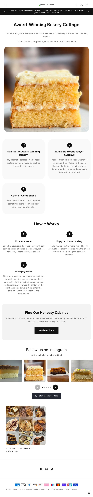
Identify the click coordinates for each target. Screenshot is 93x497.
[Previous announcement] (4, 11)
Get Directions (46, 330)
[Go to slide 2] (44, 387)
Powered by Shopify (31, 489)
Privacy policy (58, 489)
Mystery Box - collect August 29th (20, 448)
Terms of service (71, 489)
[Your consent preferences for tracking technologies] (89, 493)
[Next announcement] (88, 11)
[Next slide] (55, 387)
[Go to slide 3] (46, 387)
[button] (5, 5)
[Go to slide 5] (50, 387)
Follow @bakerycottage (48, 396)
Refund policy (45, 489)
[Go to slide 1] (42, 387)
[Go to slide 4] (48, 387)
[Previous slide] (37, 387)
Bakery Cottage (17, 489)
